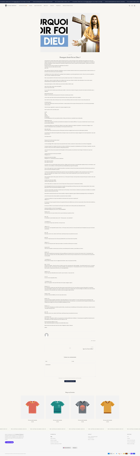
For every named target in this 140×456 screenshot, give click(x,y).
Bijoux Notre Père (38, 5)
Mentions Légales (54, 440)
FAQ (128, 436)
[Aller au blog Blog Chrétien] (70, 348)
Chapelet (52, 5)
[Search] (129, 5)
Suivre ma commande (131, 440)
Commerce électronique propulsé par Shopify (19, 453)
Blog (51, 436)
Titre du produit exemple (32, 420)
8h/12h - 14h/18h (91, 439)
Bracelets (46, 5)
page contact (16, 1)
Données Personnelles (54, 441)
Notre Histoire (53, 438)
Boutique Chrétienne (10, 453)
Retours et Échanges (130, 443)
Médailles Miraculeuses (68, 5)
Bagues (30, 5)
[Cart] (134, 5)
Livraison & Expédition (131, 441)
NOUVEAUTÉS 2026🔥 (23, 5)
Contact (128, 438)
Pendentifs (58, 5)
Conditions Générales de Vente (56, 443)
